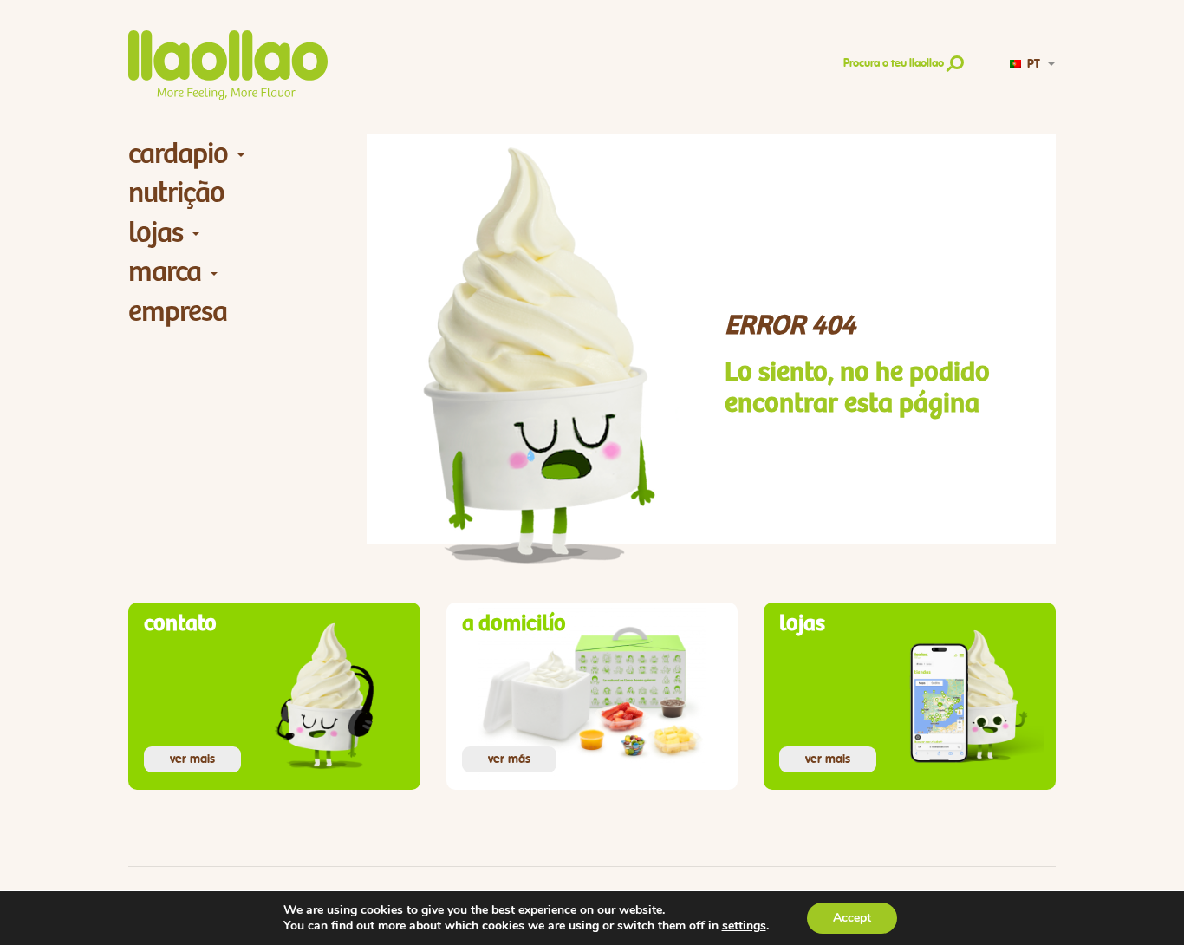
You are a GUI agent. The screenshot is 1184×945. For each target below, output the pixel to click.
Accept (852, 917)
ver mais (192, 759)
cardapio (178, 154)
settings (744, 926)
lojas (155, 233)
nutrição (176, 193)
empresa (177, 312)
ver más (509, 759)
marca (164, 272)
